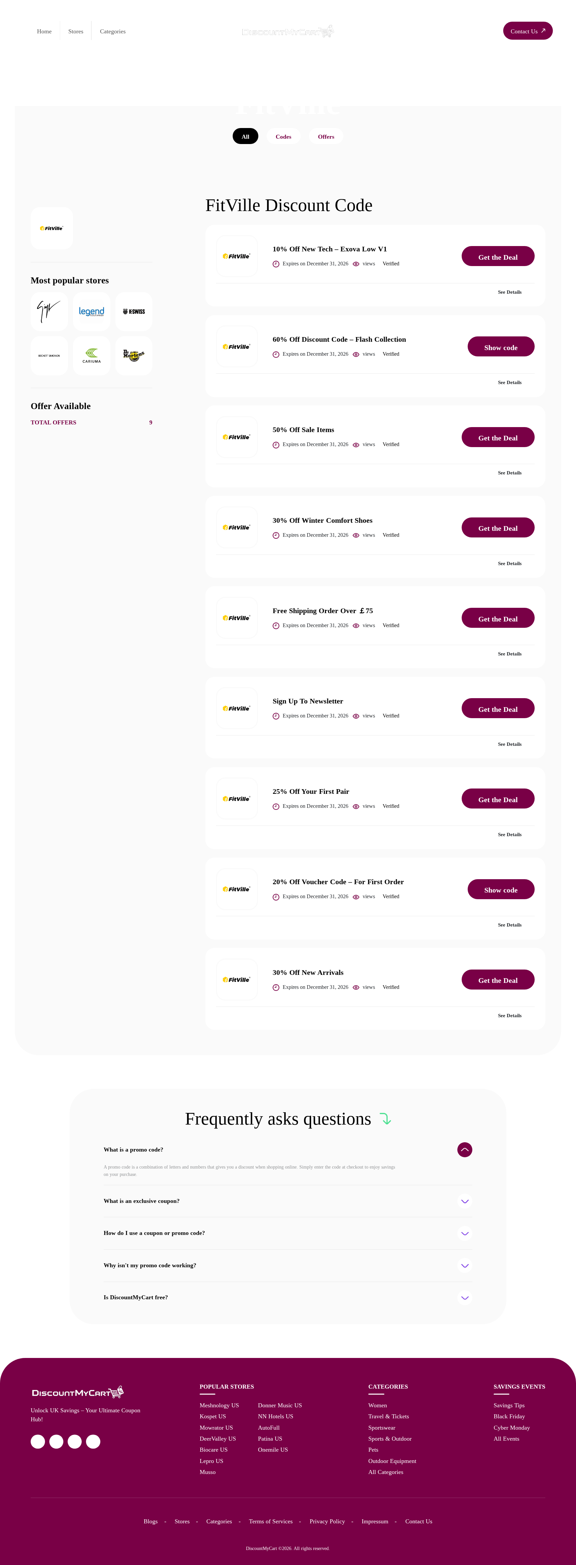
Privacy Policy (327, 1521)
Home (44, 31)
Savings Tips (509, 1405)
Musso (208, 1472)
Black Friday (509, 1416)
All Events (506, 1438)
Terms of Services (271, 1521)
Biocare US (214, 1449)
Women (377, 1405)
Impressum (375, 1521)
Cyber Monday (512, 1427)
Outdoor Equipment (392, 1461)
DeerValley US (218, 1438)
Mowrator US (216, 1427)
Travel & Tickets (388, 1416)
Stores (75, 31)
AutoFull (269, 1427)
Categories (113, 31)
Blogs (151, 1521)
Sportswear (381, 1427)
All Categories (385, 1472)
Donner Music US (280, 1405)
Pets (373, 1449)
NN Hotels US (275, 1416)
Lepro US (211, 1461)
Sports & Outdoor (390, 1438)
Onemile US (273, 1449)
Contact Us (418, 1521)
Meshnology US (219, 1405)
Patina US (270, 1438)
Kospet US (213, 1416)
